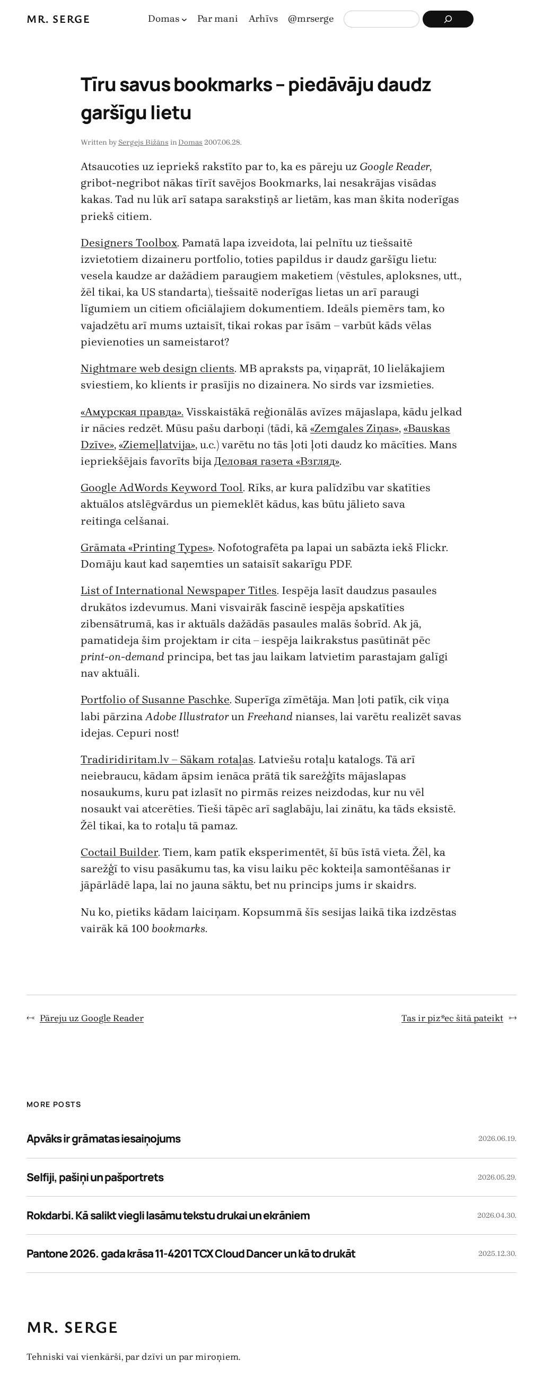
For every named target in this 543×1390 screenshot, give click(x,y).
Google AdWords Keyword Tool (162, 487)
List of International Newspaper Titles (179, 590)
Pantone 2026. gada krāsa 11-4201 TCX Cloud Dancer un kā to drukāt (191, 1253)
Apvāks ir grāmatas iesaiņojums (103, 1138)
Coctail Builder (119, 852)
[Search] (448, 19)
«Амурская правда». (132, 411)
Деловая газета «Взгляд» (276, 461)
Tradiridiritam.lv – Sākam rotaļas (167, 759)
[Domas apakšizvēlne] (184, 19)
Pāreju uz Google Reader (92, 1018)
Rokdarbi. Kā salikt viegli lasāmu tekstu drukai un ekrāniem (168, 1215)
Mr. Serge (58, 18)
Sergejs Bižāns (143, 142)
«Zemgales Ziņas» (354, 428)
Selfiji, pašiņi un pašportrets (95, 1177)
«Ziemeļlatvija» (157, 444)
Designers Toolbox (129, 242)
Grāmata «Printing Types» (147, 547)
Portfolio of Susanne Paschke (155, 699)
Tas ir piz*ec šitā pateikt (452, 1018)
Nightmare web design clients (157, 368)
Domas (190, 142)
